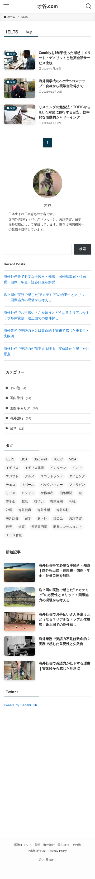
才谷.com (47, 6)
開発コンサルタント (67, 527)
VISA (72, 459)
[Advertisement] (47, 775)
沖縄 (9, 510)
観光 (9, 527)
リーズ (10, 493)
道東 (21, 527)
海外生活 (43, 510)
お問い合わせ (37, 850)
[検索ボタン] (88, 6)
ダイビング (77, 476)
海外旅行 (20, 418)
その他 (18, 388)
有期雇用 (56, 501)
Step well (40, 459)
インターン (58, 468)
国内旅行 (20, 398)
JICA (24, 459)
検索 (82, 249)
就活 (25, 501)
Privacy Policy (58, 850)
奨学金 (10, 501)
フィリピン (77, 484)
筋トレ (42, 518)
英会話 (58, 518)
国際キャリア (24, 408)
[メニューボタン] (6, 6)
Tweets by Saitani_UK (20, 705)
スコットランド (52, 476)
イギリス (12, 468)
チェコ (10, 484)
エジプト (12, 476)
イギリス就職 (34, 468)
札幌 (72, 501)
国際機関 (66, 493)
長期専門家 (39, 527)
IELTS (10, 459)
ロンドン (28, 493)
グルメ (29, 476)
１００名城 (14, 535)
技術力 (39, 501)
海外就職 (24, 510)
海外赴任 (12, 518)
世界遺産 (47, 493)
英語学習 (75, 518)
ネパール (28, 484)
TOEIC (58, 459)
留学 (17, 428)
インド (77, 468)
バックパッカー (52, 484)
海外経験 (62, 510)
